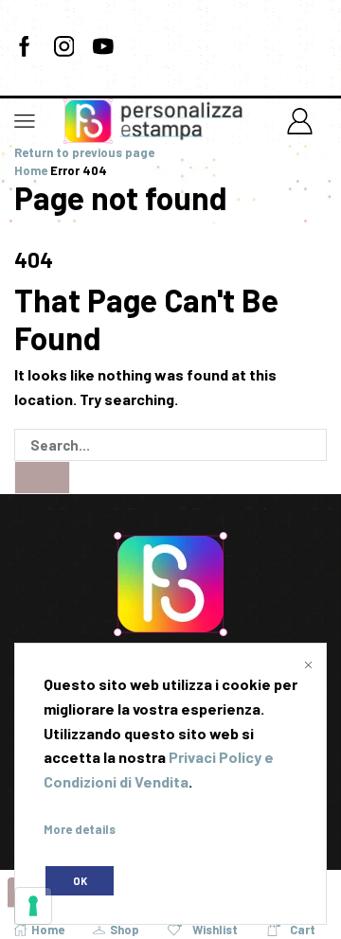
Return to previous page (84, 152)
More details (80, 829)
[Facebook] (24, 47)
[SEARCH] (42, 477)
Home (30, 170)
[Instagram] (64, 47)
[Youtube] (103, 47)
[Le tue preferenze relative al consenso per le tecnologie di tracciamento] (33, 906)
